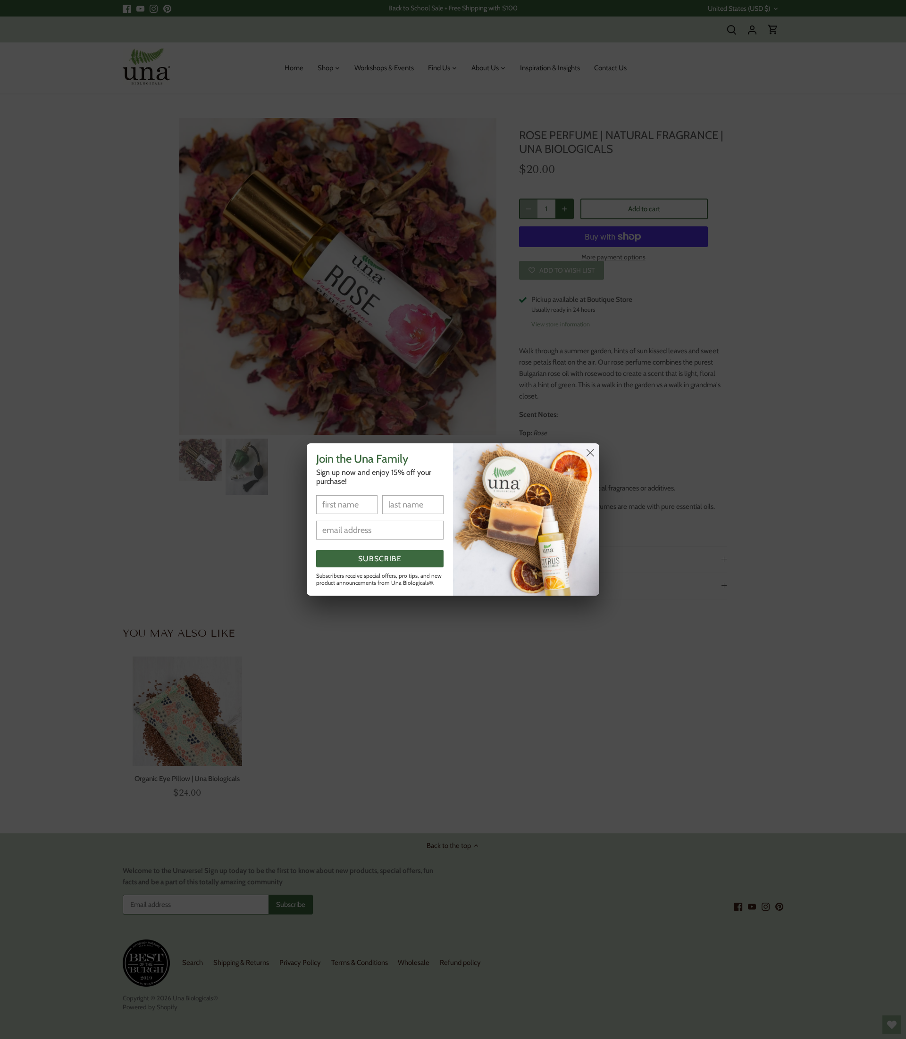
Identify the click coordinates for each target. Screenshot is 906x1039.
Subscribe (380, 558)
